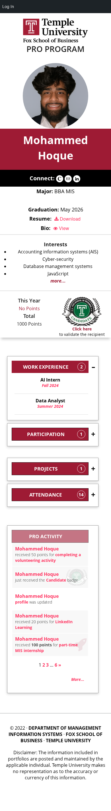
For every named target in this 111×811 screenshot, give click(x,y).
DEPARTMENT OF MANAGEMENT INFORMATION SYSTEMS (55, 731)
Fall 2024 (50, 382)
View (63, 228)
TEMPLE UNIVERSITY (68, 740)
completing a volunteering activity (48, 557)
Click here (82, 329)
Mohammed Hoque (37, 549)
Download (70, 218)
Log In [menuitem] (8, 6)
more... (58, 281)
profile (21, 602)
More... (77, 679)
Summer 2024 (50, 403)
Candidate (56, 580)
